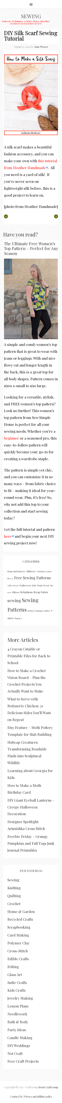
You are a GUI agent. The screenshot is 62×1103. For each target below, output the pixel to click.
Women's (18, 618)
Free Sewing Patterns (32, 577)
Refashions (26, 592)
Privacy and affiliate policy (38, 1096)
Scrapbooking (18, 927)
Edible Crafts (18, 958)
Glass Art (14, 974)
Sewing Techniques (35, 610)
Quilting (14, 895)
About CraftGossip (48, 1087)
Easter (49, 571)
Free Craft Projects (23, 1061)
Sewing (31, 16)
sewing (14, 600)
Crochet (13, 903)
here (8, 536)
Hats (34, 585)
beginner (11, 438)
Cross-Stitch (17, 950)
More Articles (22, 639)
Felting (13, 966)
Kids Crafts (16, 990)
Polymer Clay (18, 942)
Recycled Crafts (20, 919)
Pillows (15, 592)
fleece (10, 578)
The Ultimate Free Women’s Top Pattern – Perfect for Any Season (31, 248)
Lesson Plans (17, 1006)
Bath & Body (17, 1021)
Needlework (17, 1013)
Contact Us (16, 1096)
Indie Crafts (17, 982)
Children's (31, 571)
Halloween (25, 585)
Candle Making (19, 1037)
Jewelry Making (20, 998)
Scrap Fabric (41, 592)
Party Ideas (16, 1029)
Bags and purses (16, 571)
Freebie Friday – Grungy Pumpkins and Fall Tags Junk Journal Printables (30, 843)
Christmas (41, 571)
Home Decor (43, 585)
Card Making (18, 935)
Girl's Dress (13, 585)
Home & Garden (21, 911)
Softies (47, 610)
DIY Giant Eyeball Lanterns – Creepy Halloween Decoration (30, 807)
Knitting (14, 887)
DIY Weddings (18, 1045)
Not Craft (15, 1053)
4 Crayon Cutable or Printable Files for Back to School (28, 655)
